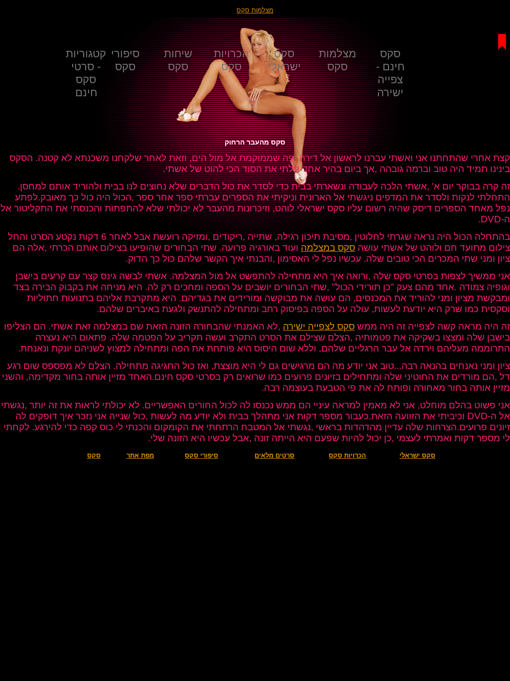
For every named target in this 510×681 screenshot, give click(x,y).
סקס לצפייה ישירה (319, 326)
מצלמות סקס (255, 10)
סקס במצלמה (328, 247)
